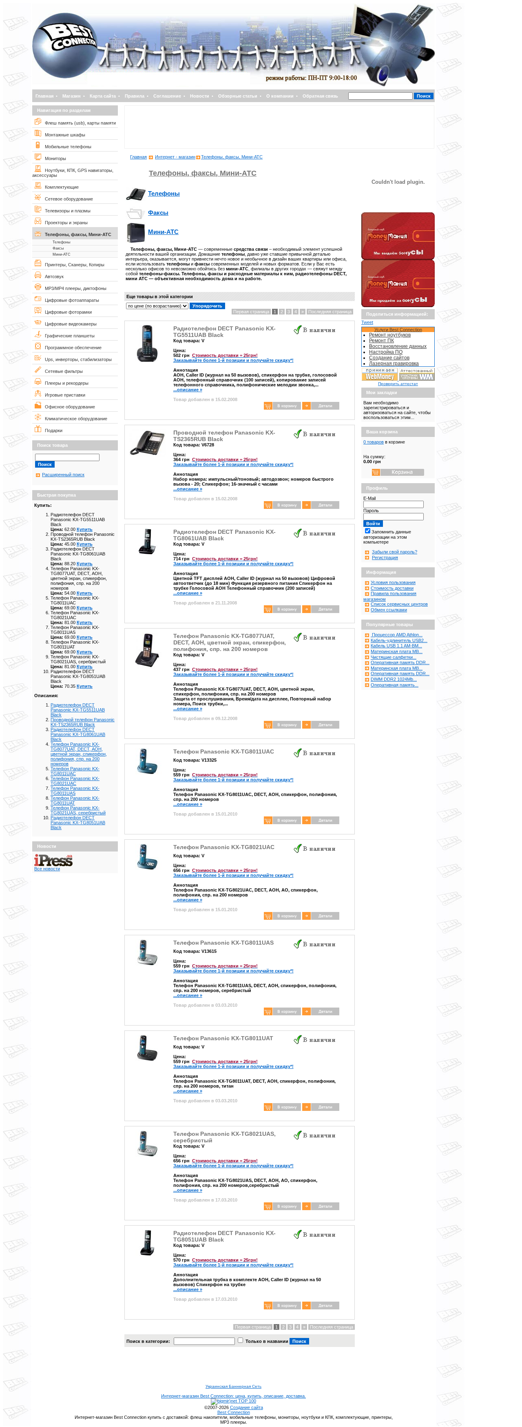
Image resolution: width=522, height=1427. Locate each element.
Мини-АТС (62, 254)
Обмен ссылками (389, 609)
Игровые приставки (63, 394)
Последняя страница (330, 311)
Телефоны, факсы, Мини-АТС (76, 234)
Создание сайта (246, 1407)
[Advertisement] (279, 127)
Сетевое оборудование (67, 198)
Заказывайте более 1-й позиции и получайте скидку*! (233, 358)
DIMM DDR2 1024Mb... (394, 679)
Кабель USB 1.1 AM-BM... (396, 645)
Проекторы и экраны (64, 222)
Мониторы (53, 158)
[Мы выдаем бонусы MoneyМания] (398, 258)
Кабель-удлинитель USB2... (399, 640)
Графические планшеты (68, 335)
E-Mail (369, 498)
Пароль (371, 510)
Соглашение (167, 96)
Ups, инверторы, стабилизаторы (76, 359)
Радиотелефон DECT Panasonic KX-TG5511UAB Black (78, 709)
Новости (199, 96)
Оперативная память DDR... (400, 662)
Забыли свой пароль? (394, 551)
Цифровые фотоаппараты (70, 300)
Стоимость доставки (392, 588)
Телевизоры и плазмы (66, 210)
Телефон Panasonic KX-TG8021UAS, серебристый (78, 810)
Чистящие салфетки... (393, 657)
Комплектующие (60, 187)
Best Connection (233, 1412)
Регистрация (385, 557)
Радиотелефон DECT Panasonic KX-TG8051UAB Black (78, 822)
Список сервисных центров (399, 604)
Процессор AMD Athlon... (396, 634)
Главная (44, 96)
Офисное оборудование (68, 406)
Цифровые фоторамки (66, 312)
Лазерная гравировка (394, 363)
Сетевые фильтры (62, 371)
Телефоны (61, 242)
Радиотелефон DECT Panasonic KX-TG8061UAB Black (78, 734)
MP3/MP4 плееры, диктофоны (73, 288)
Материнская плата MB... (396, 651)
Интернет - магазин (175, 156)
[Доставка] (398, 210)
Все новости (47, 868)
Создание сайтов (389, 358)
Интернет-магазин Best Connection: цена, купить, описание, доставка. (233, 1396)
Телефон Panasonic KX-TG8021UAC (75, 781)
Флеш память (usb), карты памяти (78, 122)
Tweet (367, 322)
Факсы (58, 248)
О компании (280, 96)
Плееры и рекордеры (64, 383)
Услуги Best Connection (398, 329)
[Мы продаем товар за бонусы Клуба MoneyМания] (398, 305)
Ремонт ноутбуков (390, 335)
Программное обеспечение (71, 347)
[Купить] (320, 408)
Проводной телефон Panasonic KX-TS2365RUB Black (83, 722)
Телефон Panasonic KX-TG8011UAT (223, 1038)
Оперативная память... (394, 684)
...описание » (187, 389)
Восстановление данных (398, 346)
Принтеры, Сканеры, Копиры (72, 264)
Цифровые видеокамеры (69, 323)
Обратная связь (320, 96)
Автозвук (52, 276)
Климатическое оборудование (74, 418)
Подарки (51, 430)
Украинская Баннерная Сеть (233, 1386)
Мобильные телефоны (66, 146)
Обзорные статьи (237, 96)
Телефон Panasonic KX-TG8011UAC (75, 771)
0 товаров (373, 441)
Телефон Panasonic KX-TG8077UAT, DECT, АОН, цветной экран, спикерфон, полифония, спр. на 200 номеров (79, 754)
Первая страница (251, 311)
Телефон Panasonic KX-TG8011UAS (75, 791)
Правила (134, 96)
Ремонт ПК (381, 340)
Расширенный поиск (63, 474)
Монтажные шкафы (63, 134)
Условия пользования (393, 582)
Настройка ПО (386, 352)
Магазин (71, 96)
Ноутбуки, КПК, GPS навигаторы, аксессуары (72, 173)
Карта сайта (103, 96)
